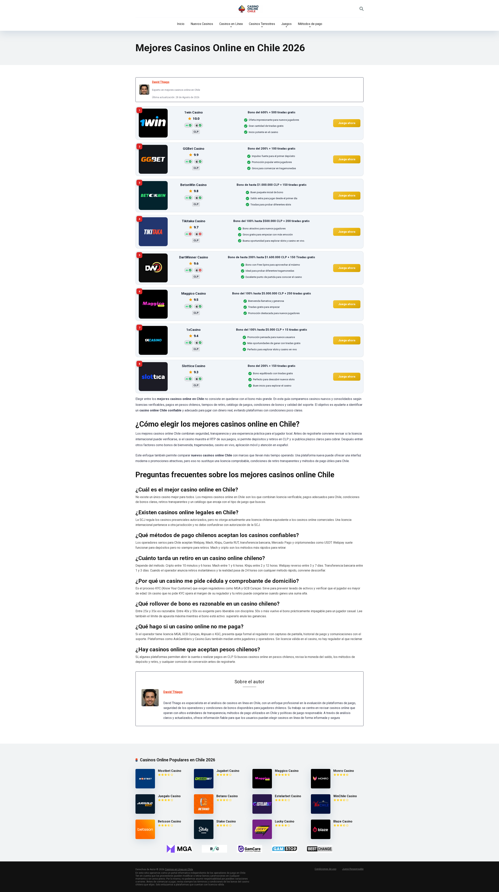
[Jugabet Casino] (203, 787)
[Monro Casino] (320, 787)
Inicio (180, 24)
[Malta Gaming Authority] (179, 849)
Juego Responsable (353, 869)
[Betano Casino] (203, 813)
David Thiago (160, 82)
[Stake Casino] (203, 838)
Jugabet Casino (227, 771)
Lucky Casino (284, 821)
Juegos (286, 24)
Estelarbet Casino (288, 796)
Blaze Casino (342, 821)
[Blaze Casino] (320, 838)
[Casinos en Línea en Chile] (249, 9)
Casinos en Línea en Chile (179, 869)
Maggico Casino (287, 771)
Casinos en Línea (231, 24)
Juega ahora (346, 123)
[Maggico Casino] (262, 787)
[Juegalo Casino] (145, 813)
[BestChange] (319, 849)
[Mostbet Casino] (145, 787)
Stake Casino (226, 821)
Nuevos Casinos (202, 24)
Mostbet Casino (169, 771)
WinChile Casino (345, 796)
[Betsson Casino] (145, 838)
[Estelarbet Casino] (262, 813)
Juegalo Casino (169, 796)
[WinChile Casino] (320, 813)
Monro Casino (343, 771)
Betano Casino (227, 796)
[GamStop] (284, 849)
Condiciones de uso (325, 869)
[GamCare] (249, 849)
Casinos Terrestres (262, 24)
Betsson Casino (169, 821)
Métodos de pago (310, 24)
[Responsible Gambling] (214, 849)
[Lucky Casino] (262, 838)
